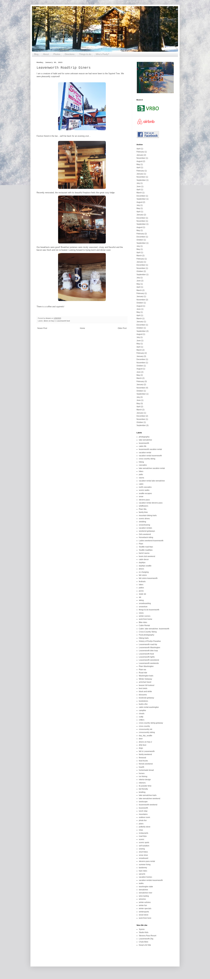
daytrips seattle (145, 566)
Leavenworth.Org (146, 939)
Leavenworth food (63, 321)
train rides (143, 871)
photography (144, 437)
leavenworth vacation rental (150, 449)
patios (141, 588)
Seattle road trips (146, 547)
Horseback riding (146, 537)
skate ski (142, 594)
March (139, 193)
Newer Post (42, 328)
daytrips (142, 562)
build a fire (143, 704)
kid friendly (143, 789)
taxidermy (143, 868)
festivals (142, 581)
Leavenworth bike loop (148, 651)
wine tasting (144, 896)
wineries (142, 899)
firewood (142, 758)
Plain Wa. (143, 509)
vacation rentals (145, 528)
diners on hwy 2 (49, 321)
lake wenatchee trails (148, 795)
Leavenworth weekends (149, 663)
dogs (141, 748)
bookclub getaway (146, 698)
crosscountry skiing (147, 732)
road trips (143, 836)
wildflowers (143, 506)
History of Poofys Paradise (150, 641)
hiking (141, 462)
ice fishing (143, 776)
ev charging (144, 572)
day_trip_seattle (145, 736)
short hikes (143, 852)
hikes (141, 471)
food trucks (143, 761)
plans (141, 824)
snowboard (143, 858)
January (140, 155)
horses (142, 773)
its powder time (145, 786)
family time (143, 512)
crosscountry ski (145, 729)
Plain (141, 544)
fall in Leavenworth (147, 751)
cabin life (142, 446)
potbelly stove (144, 827)
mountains (143, 814)
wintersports (144, 912)
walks (141, 883)
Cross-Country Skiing (148, 632)
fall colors (143, 575)
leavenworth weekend (148, 805)
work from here (145, 918)
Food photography (146, 635)
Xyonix (142, 929)
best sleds (143, 688)
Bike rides (143, 622)
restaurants (143, 833)
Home (82, 328)
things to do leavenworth (149, 610)
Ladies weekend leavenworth (151, 541)
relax (141, 830)
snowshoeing (144, 525)
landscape (143, 802)
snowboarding (145, 603)
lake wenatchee (145, 440)
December (141, 196)
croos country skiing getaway (151, 723)
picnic (141, 591)
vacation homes (145, 877)
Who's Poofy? (102, 54)
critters (141, 720)
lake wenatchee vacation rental (152, 468)
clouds (141, 713)
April (138, 149)
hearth (141, 767)
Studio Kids (143, 932)
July (138, 183)
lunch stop (143, 811)
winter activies (145, 902)
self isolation (144, 846)
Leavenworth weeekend (149, 660)
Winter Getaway (145, 679)
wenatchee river (145, 893)
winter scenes (144, 616)
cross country (144, 726)
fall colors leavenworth (148, 578)
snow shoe (143, 855)
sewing (142, 849)
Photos (56, 54)
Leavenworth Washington (149, 647)
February (140, 152)
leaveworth (143, 808)
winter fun (143, 905)
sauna (141, 478)
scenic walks (144, 490)
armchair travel (145, 682)
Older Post (122, 328)
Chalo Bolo (143, 942)
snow (141, 496)
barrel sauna (144, 553)
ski (140, 597)
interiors (142, 783)
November (141, 158)
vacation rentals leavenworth (151, 880)
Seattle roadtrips (146, 550)
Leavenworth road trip (148, 644)
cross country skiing (147, 459)
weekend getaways (147, 531)
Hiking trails (144, 638)
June (139, 186)
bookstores (143, 701)
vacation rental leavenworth (150, 456)
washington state (146, 887)
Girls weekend (145, 534)
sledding (142, 522)
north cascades (145, 487)
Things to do (85, 54)
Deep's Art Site (145, 945)
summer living (145, 864)
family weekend (145, 754)
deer (141, 739)
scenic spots (144, 842)
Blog (36, 54)
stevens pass (144, 500)
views (141, 613)
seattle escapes (145, 493)
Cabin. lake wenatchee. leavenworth (154, 629)
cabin (141, 484)
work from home (145, 619)
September (141, 180)
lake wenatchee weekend (149, 798)
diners (141, 569)
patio (141, 474)
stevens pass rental (147, 861)
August (139, 161)
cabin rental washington (149, 707)
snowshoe (143, 607)
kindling (142, 792)
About (46, 54)
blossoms (143, 695)
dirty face (142, 745)
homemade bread (146, 770)
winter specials (145, 908)
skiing (141, 600)
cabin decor (144, 559)
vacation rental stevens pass (150, 503)
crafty (141, 717)
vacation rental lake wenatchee (152, 481)
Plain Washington (146, 666)
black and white (145, 691)
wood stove (143, 915)
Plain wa (142, 670)
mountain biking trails (148, 515)
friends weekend (146, 764)
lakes (141, 585)
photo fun (143, 820)
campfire (142, 710)
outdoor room (144, 817)
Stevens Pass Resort (147, 936)
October (140, 240)
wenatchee (143, 890)
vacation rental (145, 452)
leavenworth (144, 443)
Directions (69, 54)
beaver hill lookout (146, 685)
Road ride (143, 673)
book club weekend (147, 556)
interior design (145, 779)
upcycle (142, 874)
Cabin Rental (144, 625)
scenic (141, 839)
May (138, 164)
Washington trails (146, 676)
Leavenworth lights (147, 657)
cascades (143, 465)
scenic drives (144, 518)
